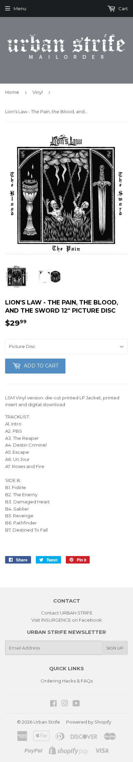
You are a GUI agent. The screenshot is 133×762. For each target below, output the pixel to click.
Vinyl (37, 92)
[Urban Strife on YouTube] (76, 704)
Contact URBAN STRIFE (66, 613)
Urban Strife (46, 722)
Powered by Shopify (88, 722)
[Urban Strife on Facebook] (53, 704)
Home (12, 92)
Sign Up (114, 648)
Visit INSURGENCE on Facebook (66, 620)
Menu (20, 8)
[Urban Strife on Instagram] (64, 704)
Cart (122, 8)
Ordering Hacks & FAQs (67, 680)
